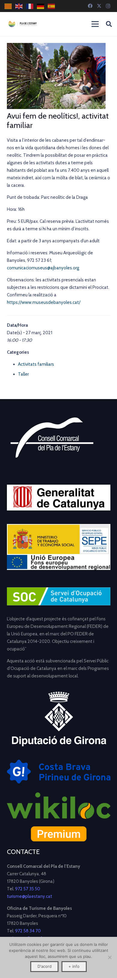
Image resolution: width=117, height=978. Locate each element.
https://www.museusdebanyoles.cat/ (43, 302)
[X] (99, 6)
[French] (30, 6)
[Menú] (95, 24)
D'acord (45, 966)
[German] (41, 6)
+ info (74, 966)
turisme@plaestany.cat (29, 896)
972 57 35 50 (27, 889)
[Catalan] (8, 6)
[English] (19, 6)
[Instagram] (108, 6)
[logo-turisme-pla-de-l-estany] (22, 24)
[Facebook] (90, 6)
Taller (23, 374)
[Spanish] (52, 6)
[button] (109, 24)
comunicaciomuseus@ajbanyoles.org (43, 268)
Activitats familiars (36, 364)
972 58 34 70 (28, 931)
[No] (109, 957)
